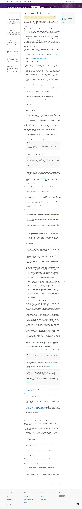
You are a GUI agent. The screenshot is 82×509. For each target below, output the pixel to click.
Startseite (9, 7)
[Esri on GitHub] (62, 496)
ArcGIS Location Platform (28, 499)
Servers (20, 1)
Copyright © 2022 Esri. (10, 507)
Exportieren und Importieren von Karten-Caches (14, 28)
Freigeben (42, 7)
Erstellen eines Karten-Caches (14, 19)
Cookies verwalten (27, 507)
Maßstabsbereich (44, 178)
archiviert (38, 16)
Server (8, 498)
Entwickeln (52, 7)
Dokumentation (9, 504)
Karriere (42, 496)
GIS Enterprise (11, 1)
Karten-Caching (12, 21)
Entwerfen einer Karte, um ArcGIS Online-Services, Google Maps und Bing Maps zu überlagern (14, 36)
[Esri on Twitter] (59, 496)
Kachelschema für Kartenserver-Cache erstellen (41, 287)
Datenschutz (22, 507)
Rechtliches (32, 507)
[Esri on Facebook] (61, 496)
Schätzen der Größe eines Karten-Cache (38, 321)
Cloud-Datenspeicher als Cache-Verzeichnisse (12, 52)
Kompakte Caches (12, 30)
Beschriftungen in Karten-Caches (14, 32)
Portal (17, 1)
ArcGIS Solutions (27, 502)
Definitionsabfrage (36, 143)
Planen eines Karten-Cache (13, 17)
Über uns (43, 494)
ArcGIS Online (26, 494)
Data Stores (24, 1)
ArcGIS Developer (27, 501)
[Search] (65, 1)
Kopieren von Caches (11, 66)
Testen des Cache (65, 21)
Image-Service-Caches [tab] (12, 42)
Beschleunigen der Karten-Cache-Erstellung (14, 24)
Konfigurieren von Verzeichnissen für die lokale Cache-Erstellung (13, 59)
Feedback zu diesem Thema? (55, 483)
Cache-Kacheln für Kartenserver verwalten (37, 408)
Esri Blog (42, 498)
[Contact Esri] (64, 496)
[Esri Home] (60, 493)
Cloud (28, 1)
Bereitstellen (19, 7)
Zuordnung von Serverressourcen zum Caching (13, 55)
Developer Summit (44, 501)
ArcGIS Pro (26, 496)
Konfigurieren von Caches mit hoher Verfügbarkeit (13, 69)
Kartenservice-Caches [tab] (12, 12)
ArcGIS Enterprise (27, 498)
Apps (30, 1)
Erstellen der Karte (65, 16)
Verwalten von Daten (26, 7)
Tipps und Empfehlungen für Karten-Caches (13, 40)
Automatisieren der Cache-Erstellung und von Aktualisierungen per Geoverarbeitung (13, 63)
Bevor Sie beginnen (65, 15)
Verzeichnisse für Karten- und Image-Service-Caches (13, 49)
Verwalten (47, 7)
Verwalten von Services (35, 7)
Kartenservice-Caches (27, 9)
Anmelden (69, 1)
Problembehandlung (65, 22)
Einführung (14, 7)
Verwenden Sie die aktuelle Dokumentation (44, 18)
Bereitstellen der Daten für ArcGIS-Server (39, 58)
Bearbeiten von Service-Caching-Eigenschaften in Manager (12, 45)
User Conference (44, 499)
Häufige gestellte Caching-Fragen (13, 71)
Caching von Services (19, 9)
